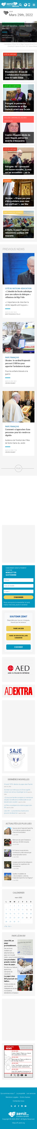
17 (18, 914)
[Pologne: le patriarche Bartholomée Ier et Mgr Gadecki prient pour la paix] (18, 98)
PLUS (18, 468)
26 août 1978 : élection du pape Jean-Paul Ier (18, 784)
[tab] (11, 1048)
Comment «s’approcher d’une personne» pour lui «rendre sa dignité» (17, 432)
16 (14, 914)
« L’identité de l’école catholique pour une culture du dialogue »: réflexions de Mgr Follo (18, 294)
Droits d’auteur (25, 1097)
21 (6, 918)
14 (6, 914)
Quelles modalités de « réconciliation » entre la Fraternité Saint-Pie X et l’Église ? (23, 876)
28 (6, 921)
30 (14, 921)
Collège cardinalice (12, 118)
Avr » (9, 926)
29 (10, 921)
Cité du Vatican (10, 54)
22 (10, 918)
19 (27, 914)
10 (18, 910)
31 (18, 921)
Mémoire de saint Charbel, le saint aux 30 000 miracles (22, 841)
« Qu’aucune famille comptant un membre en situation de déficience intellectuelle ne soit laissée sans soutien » (18, 800)
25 (22, 918)
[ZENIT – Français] (10, 4)
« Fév (5, 926)
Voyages (19, 212)
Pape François (9, 212)
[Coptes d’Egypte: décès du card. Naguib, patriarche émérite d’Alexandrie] (18, 129)
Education (26, 288)
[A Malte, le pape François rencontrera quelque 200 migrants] (18, 224)
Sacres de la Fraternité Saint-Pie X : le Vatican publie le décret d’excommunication (23, 830)
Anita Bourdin (7, 37)
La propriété (20, 1093)
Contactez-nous (18, 1101)
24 (18, 918)
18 (22, 914)
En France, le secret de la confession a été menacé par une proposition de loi (22, 852)
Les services (31, 1093)
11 (22, 910)
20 (31, 914)
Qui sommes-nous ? (8, 1093)
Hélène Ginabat (10, 383)
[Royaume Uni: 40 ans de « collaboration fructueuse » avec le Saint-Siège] (18, 66)
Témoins (7, 181)
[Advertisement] (18, 500)
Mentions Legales (12, 1097)
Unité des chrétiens (12, 86)
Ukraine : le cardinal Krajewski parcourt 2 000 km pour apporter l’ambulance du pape (17, 363)
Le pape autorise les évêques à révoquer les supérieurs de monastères (22, 864)
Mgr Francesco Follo (12, 314)
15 (10, 914)
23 (14, 918)
